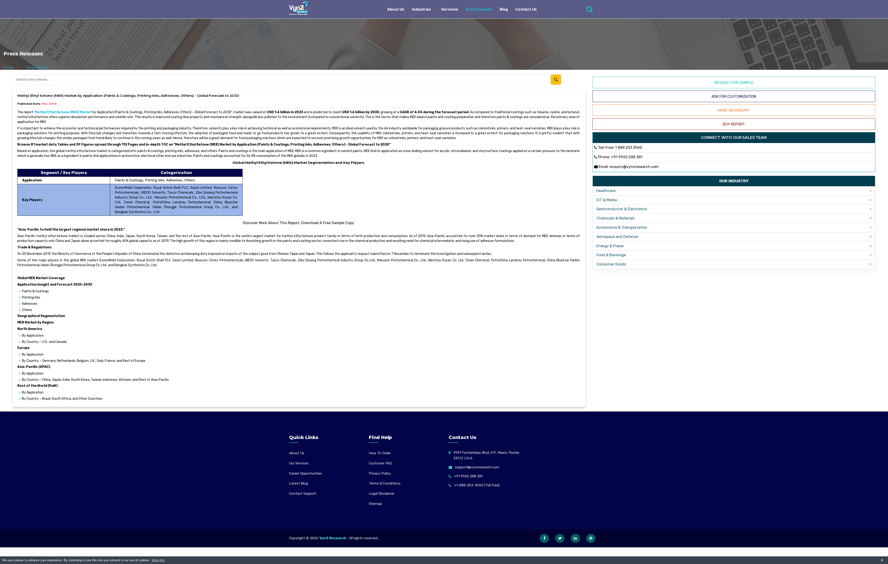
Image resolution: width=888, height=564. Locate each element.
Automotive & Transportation (621, 227)
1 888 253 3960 (628, 147)
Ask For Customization (734, 96)
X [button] (882, 560)
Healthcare (606, 191)
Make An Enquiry (734, 110)
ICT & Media (606, 200)
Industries (421, 9)
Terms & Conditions (385, 483)
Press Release (479, 9)
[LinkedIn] (575, 538)
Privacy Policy (380, 473)
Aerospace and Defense (617, 237)
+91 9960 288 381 (626, 157)
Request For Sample (733, 82)
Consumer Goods (611, 264)
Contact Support (302, 493)
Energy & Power (610, 246)
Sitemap (375, 504)
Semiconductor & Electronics (621, 209)
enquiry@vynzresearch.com (634, 167)
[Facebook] (544, 538)
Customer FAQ (380, 463)
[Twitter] (559, 538)
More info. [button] (158, 560)
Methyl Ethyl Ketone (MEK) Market (63, 112)
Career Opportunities (305, 473)
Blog (504, 9)
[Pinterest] (590, 538)
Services (449, 9)
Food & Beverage (611, 255)
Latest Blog (298, 483)
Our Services (298, 463)
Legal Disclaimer (382, 493)
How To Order (380, 453)
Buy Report (734, 124)
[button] (875, 551)
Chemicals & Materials (615, 218)
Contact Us (526, 9)
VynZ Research (332, 538)
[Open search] (589, 9)
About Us (395, 9)
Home (8, 67)
